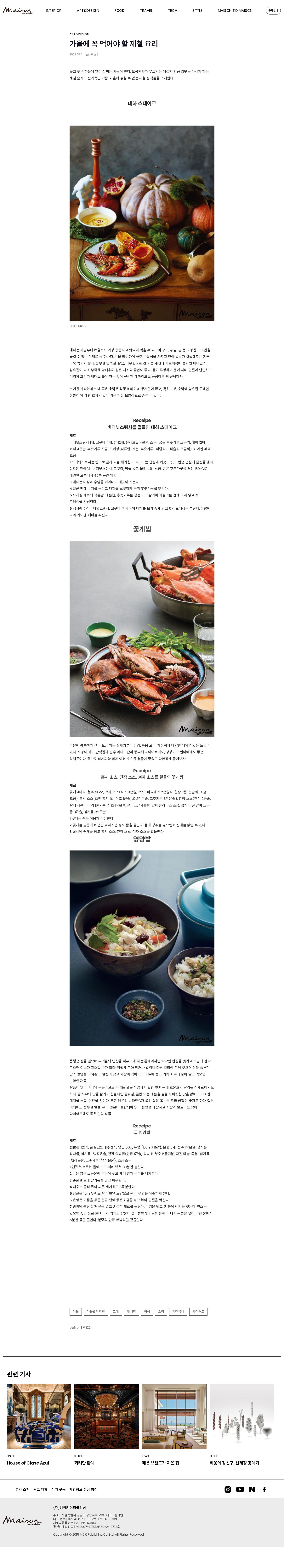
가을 (76, 1311)
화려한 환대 (84, 1463)
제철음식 (178, 1311)
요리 (161, 1311)
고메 (116, 1311)
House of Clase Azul (28, 1463)
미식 (147, 1311)
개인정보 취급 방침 (83, 1489)
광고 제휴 (40, 1489)
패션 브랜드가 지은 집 (160, 1463)
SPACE (11, 1456)
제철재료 (198, 1311)
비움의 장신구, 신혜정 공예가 (234, 1463)
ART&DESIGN (79, 34)
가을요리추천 (96, 1311)
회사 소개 (22, 1489)
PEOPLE (214, 1456)
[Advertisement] (142, 1273)
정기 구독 (58, 1489)
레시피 (131, 1311)
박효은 (95, 55)
